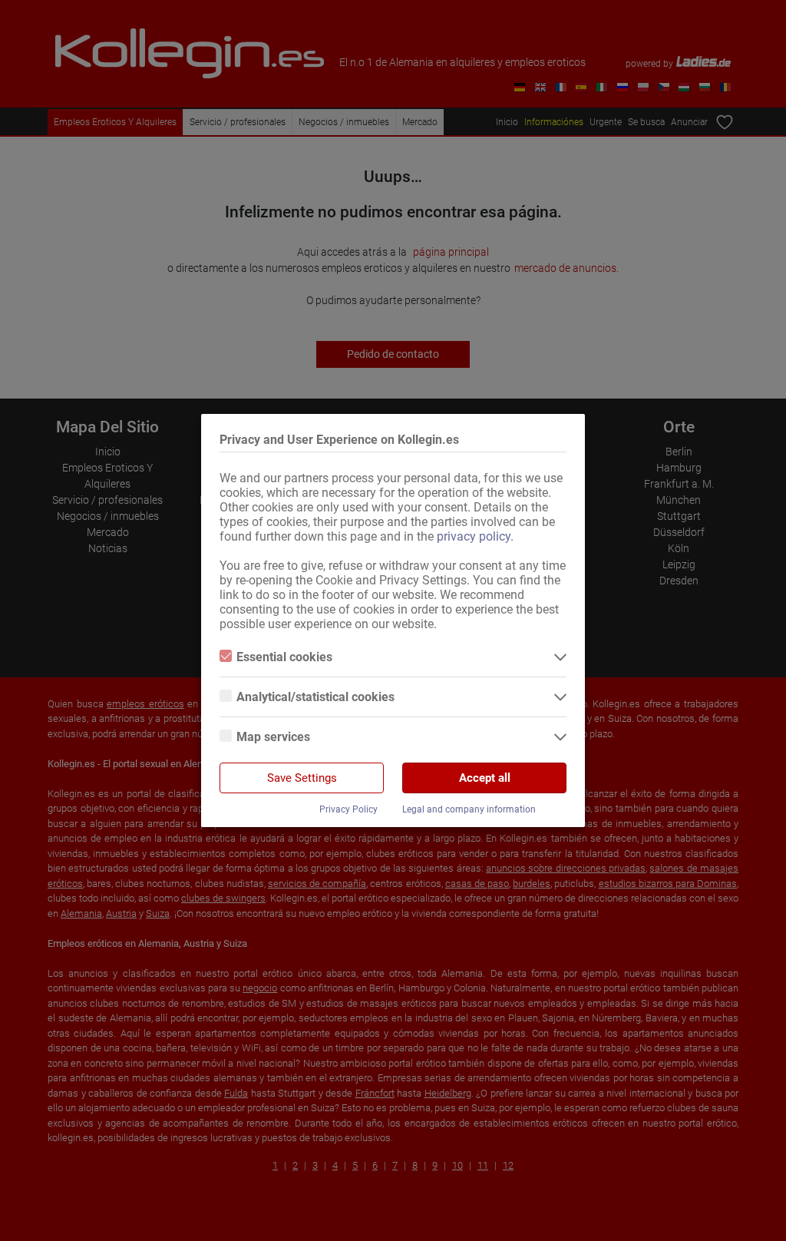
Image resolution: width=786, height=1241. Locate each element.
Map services (273, 737)
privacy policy (473, 536)
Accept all (484, 778)
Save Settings (302, 778)
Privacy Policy (348, 809)
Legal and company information (469, 809)
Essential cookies (284, 657)
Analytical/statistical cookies (315, 697)
